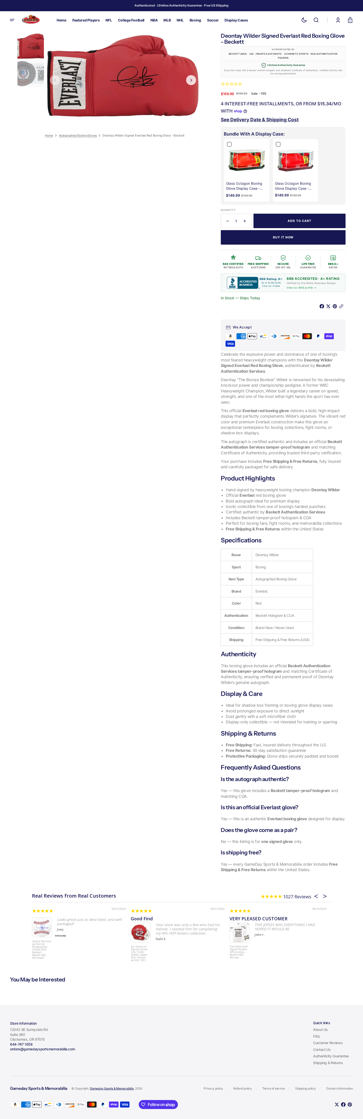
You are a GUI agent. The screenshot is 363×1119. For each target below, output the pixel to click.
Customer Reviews (328, 1043)
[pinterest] (336, 306)
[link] (246, 160)
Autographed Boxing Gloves (78, 135)
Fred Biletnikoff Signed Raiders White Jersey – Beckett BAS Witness (239, 952)
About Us (320, 1029)
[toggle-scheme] (304, 20)
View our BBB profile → (301, 287)
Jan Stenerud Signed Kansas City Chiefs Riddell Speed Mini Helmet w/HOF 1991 (139, 953)
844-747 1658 (21, 1044)
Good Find (142, 919)
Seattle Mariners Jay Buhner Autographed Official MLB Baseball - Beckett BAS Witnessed (41, 949)
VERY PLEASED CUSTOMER (258, 919)
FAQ (316, 1036)
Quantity (228, 209)
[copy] (342, 306)
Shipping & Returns (328, 1063)
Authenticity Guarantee (331, 1056)
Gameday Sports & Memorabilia (111, 1088)
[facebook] (323, 306)
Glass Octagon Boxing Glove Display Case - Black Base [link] (244, 186)
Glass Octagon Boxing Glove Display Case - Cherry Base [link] (293, 186)
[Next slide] (191, 80)
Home (49, 135)
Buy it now (283, 237)
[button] (316, 20)
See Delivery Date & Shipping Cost (260, 120)
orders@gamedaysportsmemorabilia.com (42, 1049)
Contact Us (322, 1049)
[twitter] (329, 306)
